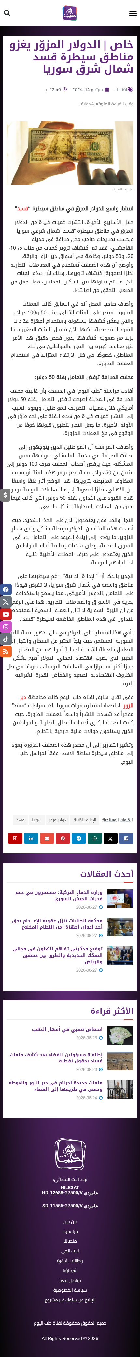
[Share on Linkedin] (31, 838)
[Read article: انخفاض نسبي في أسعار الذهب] (120, 1035)
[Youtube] (6, 614)
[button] (133, 13)
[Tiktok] (6, 639)
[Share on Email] (47, 838)
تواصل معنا (70, 1280)
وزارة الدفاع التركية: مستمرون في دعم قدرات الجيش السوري (59, 895)
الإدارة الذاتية (85, 820)
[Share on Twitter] (111, 838)
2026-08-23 (87, 1069)
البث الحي (70, 1251)
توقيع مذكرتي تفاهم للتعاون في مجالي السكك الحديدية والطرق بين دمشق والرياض (58, 955)
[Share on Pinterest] (63, 838)
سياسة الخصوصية (70, 1290)
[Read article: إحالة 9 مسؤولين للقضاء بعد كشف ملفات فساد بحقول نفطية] (120, 1061)
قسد (22, 208)
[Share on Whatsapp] (95, 838)
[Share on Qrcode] (15, 838)
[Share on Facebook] (126, 838)
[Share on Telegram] (79, 838)
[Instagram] (6, 627)
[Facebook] (6, 589)
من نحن (70, 1221)
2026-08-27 (87, 907)
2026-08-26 (87, 1038)
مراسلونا (70, 1231)
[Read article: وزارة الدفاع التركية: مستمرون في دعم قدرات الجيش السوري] (120, 898)
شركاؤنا (70, 1270)
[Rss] (6, 651)
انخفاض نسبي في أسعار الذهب (67, 1029)
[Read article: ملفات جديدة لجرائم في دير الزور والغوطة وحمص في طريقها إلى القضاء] (120, 1089)
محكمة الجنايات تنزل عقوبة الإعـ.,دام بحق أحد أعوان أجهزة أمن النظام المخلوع (57, 924)
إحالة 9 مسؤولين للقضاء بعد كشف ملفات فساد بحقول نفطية (56, 1058)
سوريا (37, 820)
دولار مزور (57, 820)
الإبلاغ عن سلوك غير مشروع (70, 1300)
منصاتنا (70, 1241)
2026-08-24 (87, 1098)
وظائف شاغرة (70, 1260)
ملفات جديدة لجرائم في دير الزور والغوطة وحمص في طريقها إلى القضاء (56, 1086)
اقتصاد (120, 89)
